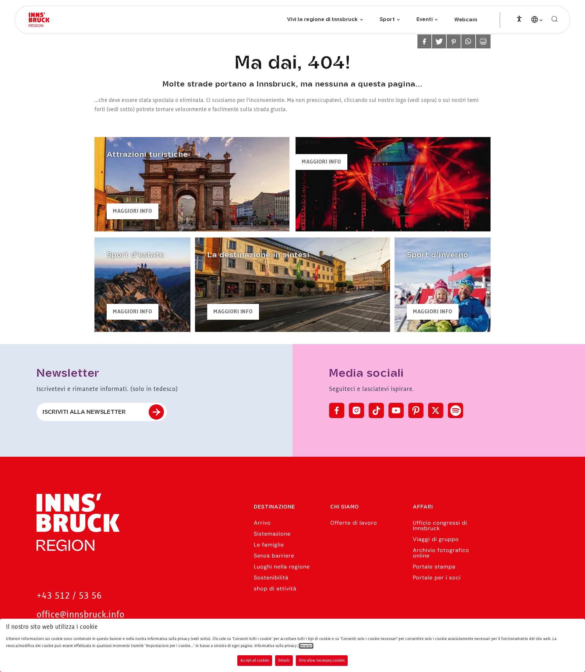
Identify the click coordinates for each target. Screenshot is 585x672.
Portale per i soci (437, 577)
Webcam (465, 20)
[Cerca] (554, 19)
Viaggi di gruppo (436, 539)
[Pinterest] (416, 410)
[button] (424, 41)
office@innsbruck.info (81, 615)
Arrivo (262, 522)
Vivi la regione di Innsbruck (322, 19)
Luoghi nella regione (282, 566)
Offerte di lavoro (353, 522)
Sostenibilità (271, 577)
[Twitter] (435, 410)
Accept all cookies (254, 660)
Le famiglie (269, 544)
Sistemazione (272, 533)
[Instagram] (356, 410)
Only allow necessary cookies (322, 660)
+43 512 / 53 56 (69, 596)
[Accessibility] (519, 18)
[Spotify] (455, 410)
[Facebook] (336, 410)
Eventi (425, 19)
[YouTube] (396, 410)
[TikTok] (376, 410)
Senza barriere (274, 555)
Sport (387, 19)
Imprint (306, 646)
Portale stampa (434, 566)
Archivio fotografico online (441, 553)
